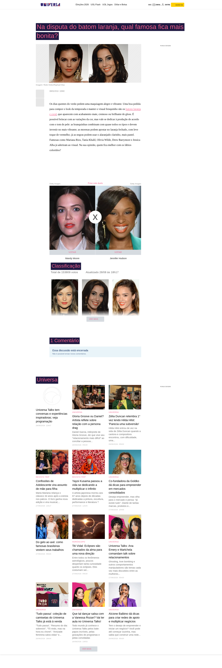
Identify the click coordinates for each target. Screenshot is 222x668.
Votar (72, 252)
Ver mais (93, 319)
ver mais (86, 649)
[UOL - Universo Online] (62, 4)
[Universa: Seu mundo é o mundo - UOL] (50, 4)
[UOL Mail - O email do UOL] (156, 4)
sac (150, 5)
